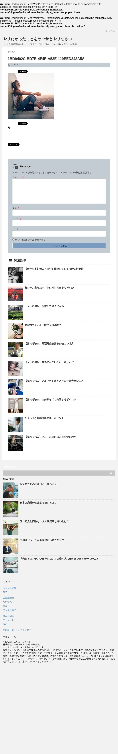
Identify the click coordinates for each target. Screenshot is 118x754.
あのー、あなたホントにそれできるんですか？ (52, 287)
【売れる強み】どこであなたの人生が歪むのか (52, 436)
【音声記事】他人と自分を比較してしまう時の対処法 (54, 268)
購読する (11, 466)
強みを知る (8, 616)
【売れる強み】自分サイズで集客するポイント (52, 399)
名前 (16, 208)
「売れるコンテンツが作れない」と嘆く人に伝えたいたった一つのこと (59, 558)
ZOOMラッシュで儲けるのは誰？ (43, 324)
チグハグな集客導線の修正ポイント (44, 418)
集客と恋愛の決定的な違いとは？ (38, 502)
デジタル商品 (9, 610)
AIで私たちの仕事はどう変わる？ (38, 484)
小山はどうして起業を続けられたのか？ (42, 540)
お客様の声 (8, 597)
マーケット (8, 620)
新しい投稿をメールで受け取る (30, 239)
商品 (5, 606)
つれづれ (7, 602)
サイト (15, 229)
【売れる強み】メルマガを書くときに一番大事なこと (55, 380)
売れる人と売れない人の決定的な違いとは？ (44, 521)
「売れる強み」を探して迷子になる (45, 306)
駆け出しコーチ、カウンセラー (18, 630)
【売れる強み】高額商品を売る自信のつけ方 (50, 343)
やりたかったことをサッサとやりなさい (37, 39)
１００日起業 (9, 587)
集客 (5, 592)
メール (17, 219)
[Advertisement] (59, 686)
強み (5, 624)
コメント (18, 177)
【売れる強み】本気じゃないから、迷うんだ (50, 362)
